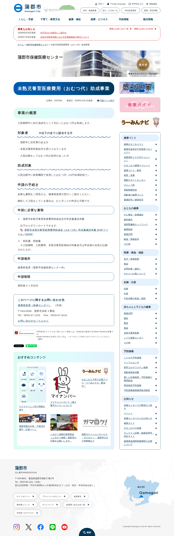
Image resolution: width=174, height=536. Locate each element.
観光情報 (148, 19)
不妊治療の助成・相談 (135, 298)
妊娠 (126, 289)
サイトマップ (48, 505)
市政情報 (124, 19)
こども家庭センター (133, 338)
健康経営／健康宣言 (133, 200)
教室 (126, 323)
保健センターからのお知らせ (138, 418)
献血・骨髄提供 (131, 239)
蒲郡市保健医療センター (37, 44)
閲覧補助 (153, 4)
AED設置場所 (130, 10)
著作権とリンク (23, 505)
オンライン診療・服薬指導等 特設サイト (139, 434)
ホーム (21, 44)
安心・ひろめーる (110, 10)
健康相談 (128, 229)
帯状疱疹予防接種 (132, 385)
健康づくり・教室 (132, 170)
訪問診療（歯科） (132, 269)
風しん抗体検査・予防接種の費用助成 (138, 379)
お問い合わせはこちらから (33, 321)
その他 (127, 244)
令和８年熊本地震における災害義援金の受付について (64, 37)
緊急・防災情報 (151, 10)
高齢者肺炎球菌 (131, 372)
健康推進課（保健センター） (34, 305)
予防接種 (129, 351)
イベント (128, 413)
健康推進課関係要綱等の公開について (138, 443)
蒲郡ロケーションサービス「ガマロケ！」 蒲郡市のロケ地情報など (95, 437)
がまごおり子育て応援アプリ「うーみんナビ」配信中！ (95, 382)
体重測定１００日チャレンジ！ (137, 159)
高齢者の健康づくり (133, 195)
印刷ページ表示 (107, 100)
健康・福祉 (75, 19)
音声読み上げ (137, 4)
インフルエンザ (131, 362)
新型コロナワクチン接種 (136, 367)
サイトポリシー (23, 496)
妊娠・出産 (130, 282)
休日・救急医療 (89, 10)
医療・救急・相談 (133, 252)
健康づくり (130, 137)
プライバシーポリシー (51, 496)
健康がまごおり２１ (133, 144)
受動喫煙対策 (130, 190)
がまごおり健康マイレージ (137, 165)
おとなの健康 (131, 208)
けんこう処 (129, 185)
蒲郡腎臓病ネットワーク (136, 224)
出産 (126, 293)
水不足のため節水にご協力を (53, 33)
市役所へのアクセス (25, 513)
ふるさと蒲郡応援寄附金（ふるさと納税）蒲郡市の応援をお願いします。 (63, 437)
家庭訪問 (128, 234)
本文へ (101, 4)
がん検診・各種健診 (133, 215)
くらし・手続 (25, 19)
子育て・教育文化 (50, 19)
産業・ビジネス (99, 19)
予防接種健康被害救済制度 (137, 390)
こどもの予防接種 (132, 358)
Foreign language (118, 4)
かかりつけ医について (135, 274)
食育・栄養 (129, 175)
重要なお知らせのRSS (143, 29)
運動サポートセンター (135, 180)
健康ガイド (129, 423)
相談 (126, 264)
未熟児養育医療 (131, 333)
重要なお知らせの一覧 (118, 29)
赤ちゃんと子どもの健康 (137, 307)
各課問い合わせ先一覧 (75, 505)
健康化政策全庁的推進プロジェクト (138, 151)
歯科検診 (128, 219)
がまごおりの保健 (132, 428)
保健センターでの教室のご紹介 (138, 407)
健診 (126, 318)
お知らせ (129, 398)
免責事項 (77, 496)
